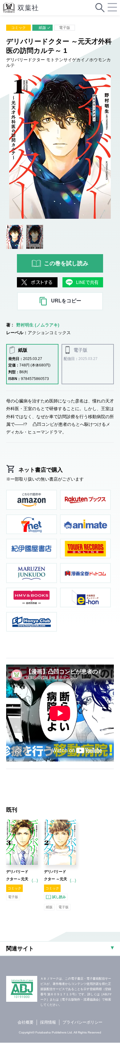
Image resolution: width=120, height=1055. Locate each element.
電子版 (64, 28)
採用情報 (48, 1022)
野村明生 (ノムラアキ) (37, 324)
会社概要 (26, 1022)
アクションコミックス (49, 332)
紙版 (42, 28)
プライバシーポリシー (82, 1022)
